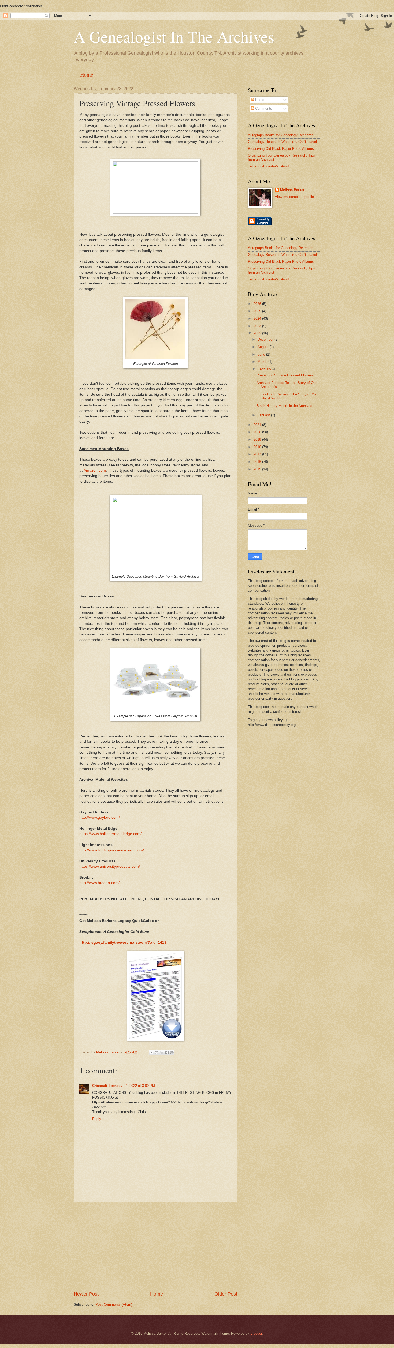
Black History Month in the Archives (284, 406)
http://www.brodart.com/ (99, 883)
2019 (258, 439)
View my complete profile (294, 197)
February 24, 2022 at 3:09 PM (132, 1086)
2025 (258, 311)
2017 (258, 454)
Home (86, 74)
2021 (258, 425)
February (265, 369)
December (266, 339)
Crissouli (99, 1086)
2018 (258, 447)
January (264, 415)
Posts (259, 100)
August (264, 347)
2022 (258, 333)
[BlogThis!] (156, 1052)
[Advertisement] (155, 1246)
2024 (258, 319)
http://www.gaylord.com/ (99, 818)
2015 (258, 469)
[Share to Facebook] (166, 1052)
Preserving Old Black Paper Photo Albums (281, 149)
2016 (258, 462)
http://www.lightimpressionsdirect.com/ (111, 850)
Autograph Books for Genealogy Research (280, 135)
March (263, 362)
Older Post (225, 1294)
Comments (263, 108)
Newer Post (86, 1294)
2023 (258, 326)
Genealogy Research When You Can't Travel (282, 142)
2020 (258, 432)
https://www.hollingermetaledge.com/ (110, 834)
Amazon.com (95, 471)
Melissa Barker (292, 190)
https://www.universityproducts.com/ (109, 867)
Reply (96, 1119)
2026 (258, 304)
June (262, 354)
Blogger (256, 1333)
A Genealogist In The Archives (174, 36)
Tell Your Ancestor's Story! (268, 166)
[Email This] (151, 1052)
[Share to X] (161, 1052)
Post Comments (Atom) (113, 1305)
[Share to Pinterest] (171, 1052)
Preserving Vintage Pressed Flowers (285, 375)
